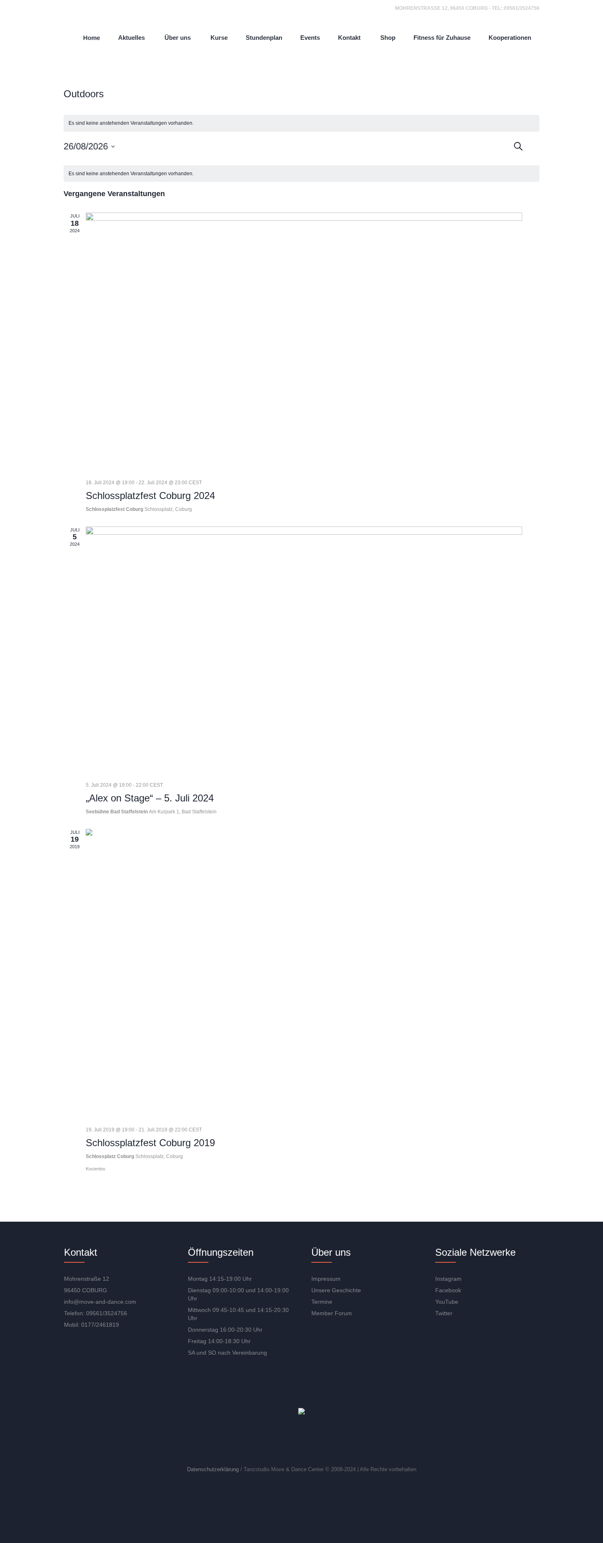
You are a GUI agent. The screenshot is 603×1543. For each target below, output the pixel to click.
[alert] (301, 123)
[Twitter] (327, 1442)
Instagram (448, 1278)
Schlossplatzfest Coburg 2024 (150, 495)
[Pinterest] (351, 1442)
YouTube (446, 1301)
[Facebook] (304, 1442)
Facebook (448, 1290)
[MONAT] (540, 144)
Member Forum (331, 1313)
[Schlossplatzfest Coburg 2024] (304, 343)
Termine (321, 1301)
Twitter (443, 1313)
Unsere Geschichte (336, 1290)
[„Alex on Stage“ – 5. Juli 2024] (304, 651)
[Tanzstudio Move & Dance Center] (301, 1412)
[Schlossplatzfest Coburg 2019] (304, 974)
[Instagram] (280, 1442)
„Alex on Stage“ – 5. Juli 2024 (150, 798)
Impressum (325, 1278)
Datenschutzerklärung (213, 1469)
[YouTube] (256, 1442)
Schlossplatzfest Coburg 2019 (150, 1142)
